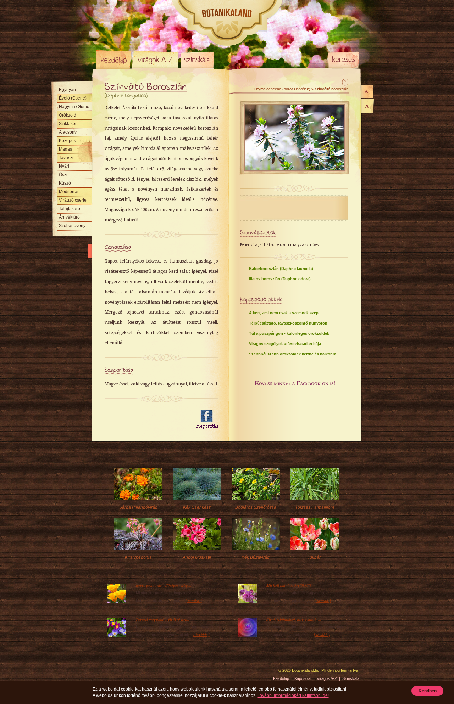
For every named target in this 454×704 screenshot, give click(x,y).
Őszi (63, 174)
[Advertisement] (146, 419)
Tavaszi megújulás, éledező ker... (162, 619)
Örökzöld (67, 115)
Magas (65, 149)
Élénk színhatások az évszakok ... (293, 619)
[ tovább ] (194, 600)
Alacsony (68, 132)
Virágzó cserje (73, 200)
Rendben (428, 690)
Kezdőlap (113, 59)
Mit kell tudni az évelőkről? (289, 585)
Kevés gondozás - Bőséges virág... (163, 585)
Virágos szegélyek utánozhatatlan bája (285, 344)
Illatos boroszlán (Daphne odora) (280, 279)
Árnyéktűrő (69, 217)
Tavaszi (66, 157)
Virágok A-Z (155, 59)
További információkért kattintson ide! (293, 695)
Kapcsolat (302, 678)
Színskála (197, 59)
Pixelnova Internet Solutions (112, 672)
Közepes (67, 140)
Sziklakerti (69, 123)
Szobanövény (72, 225)
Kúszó (65, 183)
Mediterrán (69, 191)
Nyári (64, 166)
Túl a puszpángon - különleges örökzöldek (289, 333)
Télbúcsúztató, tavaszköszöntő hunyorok (288, 323)
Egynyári (67, 89)
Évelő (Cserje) (73, 98)
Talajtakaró (69, 208)
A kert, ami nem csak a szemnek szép (284, 313)
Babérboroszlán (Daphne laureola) (281, 268)
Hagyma (74, 106)
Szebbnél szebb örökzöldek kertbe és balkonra (292, 354)
